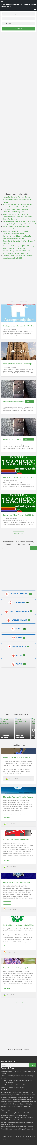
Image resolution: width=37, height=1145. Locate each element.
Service (19, 655)
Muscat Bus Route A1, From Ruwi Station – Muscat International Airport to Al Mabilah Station (17, 199)
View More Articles (18, 1003)
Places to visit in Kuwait (19, 611)
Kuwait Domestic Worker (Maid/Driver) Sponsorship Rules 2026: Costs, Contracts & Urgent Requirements (17, 216)
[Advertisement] (18, 113)
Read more (7, 818)
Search (19, 28)
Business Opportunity (9, 405)
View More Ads (18, 533)
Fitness (19, 637)
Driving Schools (19, 646)
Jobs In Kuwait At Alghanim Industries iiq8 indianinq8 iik (18, 1075)
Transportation (7, 442)
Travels (19, 664)
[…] (28, 335)
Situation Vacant (13, 480)
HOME (4, 1137)
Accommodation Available (10, 329)
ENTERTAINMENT (29, 1137)
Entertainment (19, 602)
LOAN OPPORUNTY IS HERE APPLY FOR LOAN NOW (18, 1071)
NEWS (10, 1137)
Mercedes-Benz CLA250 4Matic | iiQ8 (16, 439)
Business (18, 629)
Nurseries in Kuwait (19, 620)
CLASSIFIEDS (17, 1137)
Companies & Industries (19, 593)
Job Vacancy (6, 480)
